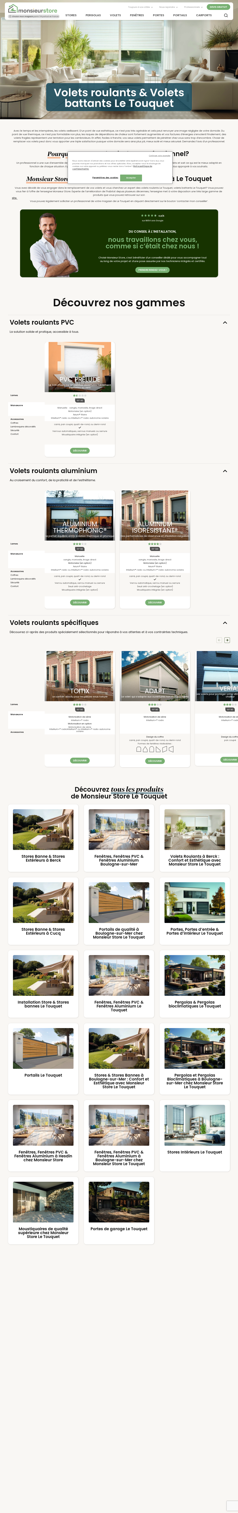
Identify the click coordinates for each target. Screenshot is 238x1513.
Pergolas (93, 15)
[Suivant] (227, 640)
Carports (204, 15)
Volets (115, 15)
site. (15, 198)
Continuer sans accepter (159, 155)
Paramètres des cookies (105, 177)
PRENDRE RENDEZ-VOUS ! (152, 270)
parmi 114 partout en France (35, 16)
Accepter (131, 178)
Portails (180, 15)
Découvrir (80, 450)
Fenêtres (137, 15)
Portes (158, 15)
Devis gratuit (218, 7)
